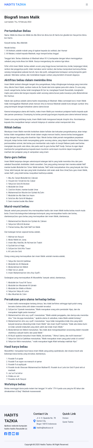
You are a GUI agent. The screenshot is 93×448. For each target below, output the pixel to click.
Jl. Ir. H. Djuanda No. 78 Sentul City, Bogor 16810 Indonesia (46, 421)
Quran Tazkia (67, 422)
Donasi (65, 418)
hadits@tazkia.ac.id (45, 428)
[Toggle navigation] (87, 4)
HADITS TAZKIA (15, 4)
